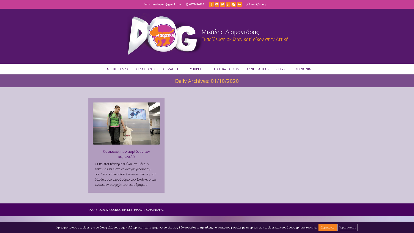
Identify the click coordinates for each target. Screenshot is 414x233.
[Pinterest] (228, 4)
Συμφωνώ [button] (327, 227)
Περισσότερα (347, 227)
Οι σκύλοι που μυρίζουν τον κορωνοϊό (126, 154)
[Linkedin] (239, 4)
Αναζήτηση (258, 4)
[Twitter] (222, 4)
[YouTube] (217, 4)
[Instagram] (233, 4)
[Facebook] (211, 4)
